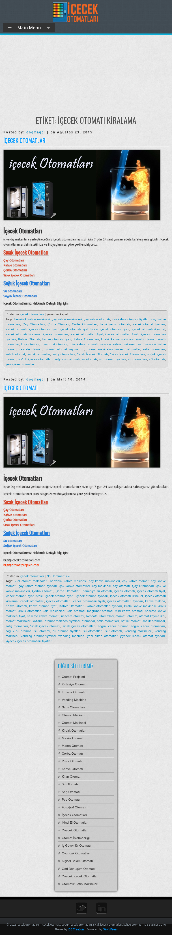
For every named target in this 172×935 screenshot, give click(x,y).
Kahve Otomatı (29, 339)
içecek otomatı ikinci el (148, 329)
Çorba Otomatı (58, 324)
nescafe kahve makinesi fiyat (121, 344)
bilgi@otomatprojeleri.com (21, 565)
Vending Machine (74, 699)
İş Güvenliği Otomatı (76, 845)
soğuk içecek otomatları (35, 359)
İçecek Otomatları (25, 140)
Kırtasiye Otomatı (74, 684)
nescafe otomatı (30, 349)
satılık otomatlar (38, 354)
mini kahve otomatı (84, 344)
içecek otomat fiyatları (149, 324)
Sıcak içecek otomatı (45, 626)
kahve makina (155, 601)
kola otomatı (30, 344)
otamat (120, 616)
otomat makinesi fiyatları (62, 621)
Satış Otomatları (73, 707)
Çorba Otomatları (84, 324)
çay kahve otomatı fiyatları (131, 319)
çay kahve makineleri (67, 319)
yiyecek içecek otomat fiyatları (142, 636)
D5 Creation (76, 929)
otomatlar (133, 349)
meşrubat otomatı (54, 344)
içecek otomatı (16, 329)
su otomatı (89, 359)
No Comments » (58, 576)
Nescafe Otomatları (100, 616)
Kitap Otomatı (71, 776)
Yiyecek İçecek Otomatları (80, 876)
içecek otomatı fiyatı (114, 329)
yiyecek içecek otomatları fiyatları (29, 641)
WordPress (110, 929)
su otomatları (137, 359)
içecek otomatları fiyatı (121, 334)
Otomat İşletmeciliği (76, 838)
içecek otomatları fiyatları (125, 601)
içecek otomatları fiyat (87, 334)
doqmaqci (35, 132)
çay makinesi (101, 586)
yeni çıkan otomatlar (20, 364)
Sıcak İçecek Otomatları (127, 354)
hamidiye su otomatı (115, 324)
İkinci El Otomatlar (75, 822)
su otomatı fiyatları (112, 359)
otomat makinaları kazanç (106, 349)
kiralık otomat (145, 339)
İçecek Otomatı (21, 388)
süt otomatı (157, 359)
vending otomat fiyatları (38, 636)
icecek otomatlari (32, 601)
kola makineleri (53, 611)
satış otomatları (63, 354)
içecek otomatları (32, 314)
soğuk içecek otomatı (113, 626)
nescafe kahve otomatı (43, 616)
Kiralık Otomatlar (74, 730)
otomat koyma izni (70, 349)
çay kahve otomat (135, 581)
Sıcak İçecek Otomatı (92, 354)
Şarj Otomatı (71, 792)
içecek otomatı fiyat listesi (78, 329)
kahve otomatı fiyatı (56, 339)
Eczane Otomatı (73, 692)
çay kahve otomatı (97, 319)
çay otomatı (121, 586)
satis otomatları (154, 349)
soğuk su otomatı (67, 359)
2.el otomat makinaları (31, 581)
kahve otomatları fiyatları (104, 606)
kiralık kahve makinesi (117, 339)
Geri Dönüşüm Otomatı (78, 868)
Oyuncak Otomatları (76, 853)
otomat (50, 349)
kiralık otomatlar (29, 611)
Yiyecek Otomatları (75, 830)
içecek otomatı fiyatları (92, 596)
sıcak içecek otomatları (79, 626)
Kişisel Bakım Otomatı (77, 861)
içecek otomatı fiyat (43, 329)
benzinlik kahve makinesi (32, 319)
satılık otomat (15, 354)
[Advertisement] (86, 75)
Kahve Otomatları (86, 339)
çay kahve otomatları (74, 586)
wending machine (71, 636)
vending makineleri (138, 631)
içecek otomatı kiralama (23, 334)
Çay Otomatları (34, 324)
